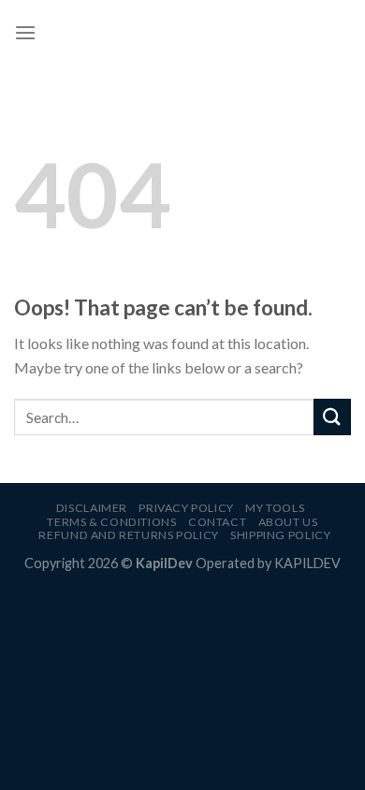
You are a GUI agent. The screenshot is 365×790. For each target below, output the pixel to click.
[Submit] (332, 417)
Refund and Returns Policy (128, 535)
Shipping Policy (280, 535)
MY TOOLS (274, 508)
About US (288, 522)
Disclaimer (91, 508)
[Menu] (25, 32)
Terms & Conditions (111, 522)
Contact (217, 522)
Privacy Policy (186, 508)
